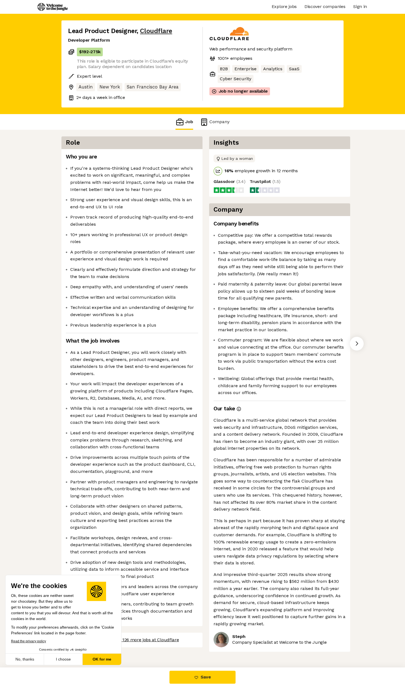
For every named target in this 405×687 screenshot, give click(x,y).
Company (219, 121)
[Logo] (52, 7)
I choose (63, 659)
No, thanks (24, 659)
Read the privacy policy (28, 641)
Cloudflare (156, 31)
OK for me (102, 659)
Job (189, 121)
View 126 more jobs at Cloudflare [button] (145, 639)
